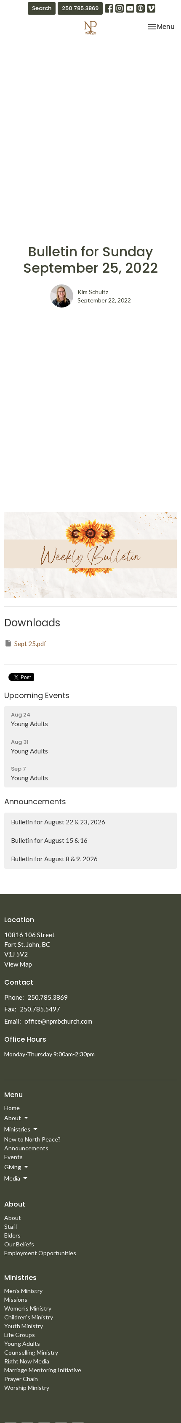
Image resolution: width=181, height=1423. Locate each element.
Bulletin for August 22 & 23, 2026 (58, 822)
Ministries (20, 1277)
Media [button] (12, 1178)
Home (12, 1107)
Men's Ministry (23, 1290)
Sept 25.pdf (30, 643)
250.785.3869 (80, 8)
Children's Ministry (28, 1317)
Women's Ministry (27, 1308)
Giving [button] (12, 1166)
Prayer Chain (21, 1378)
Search (41, 8)
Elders (12, 1235)
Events (13, 1156)
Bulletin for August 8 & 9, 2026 (54, 859)
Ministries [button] (17, 1129)
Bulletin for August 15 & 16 (49, 840)
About (12, 1217)
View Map (18, 964)
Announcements (35, 801)
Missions (15, 1299)
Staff (10, 1226)
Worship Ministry (26, 1387)
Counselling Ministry (31, 1352)
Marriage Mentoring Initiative (42, 1369)
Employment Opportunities (40, 1252)
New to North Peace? (32, 1139)
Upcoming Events (36, 695)
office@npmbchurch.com (58, 1021)
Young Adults (22, 1343)
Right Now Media (26, 1361)
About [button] (12, 1117)
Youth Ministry (23, 1325)
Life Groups (19, 1334)
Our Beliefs (19, 1244)
